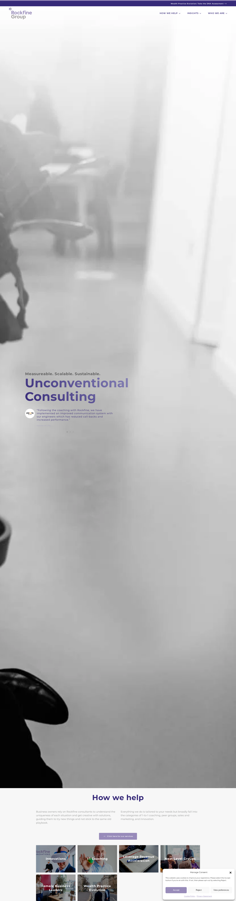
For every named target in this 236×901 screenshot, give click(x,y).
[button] (230, 872)
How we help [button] (169, 13)
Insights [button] (193, 13)
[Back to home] (20, 13)
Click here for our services (120, 836)
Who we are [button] (216, 13)
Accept (176, 890)
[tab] (67, 432)
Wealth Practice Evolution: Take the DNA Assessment (197, 4)
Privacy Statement (204, 896)
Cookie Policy (189, 896)
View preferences (221, 890)
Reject (199, 890)
